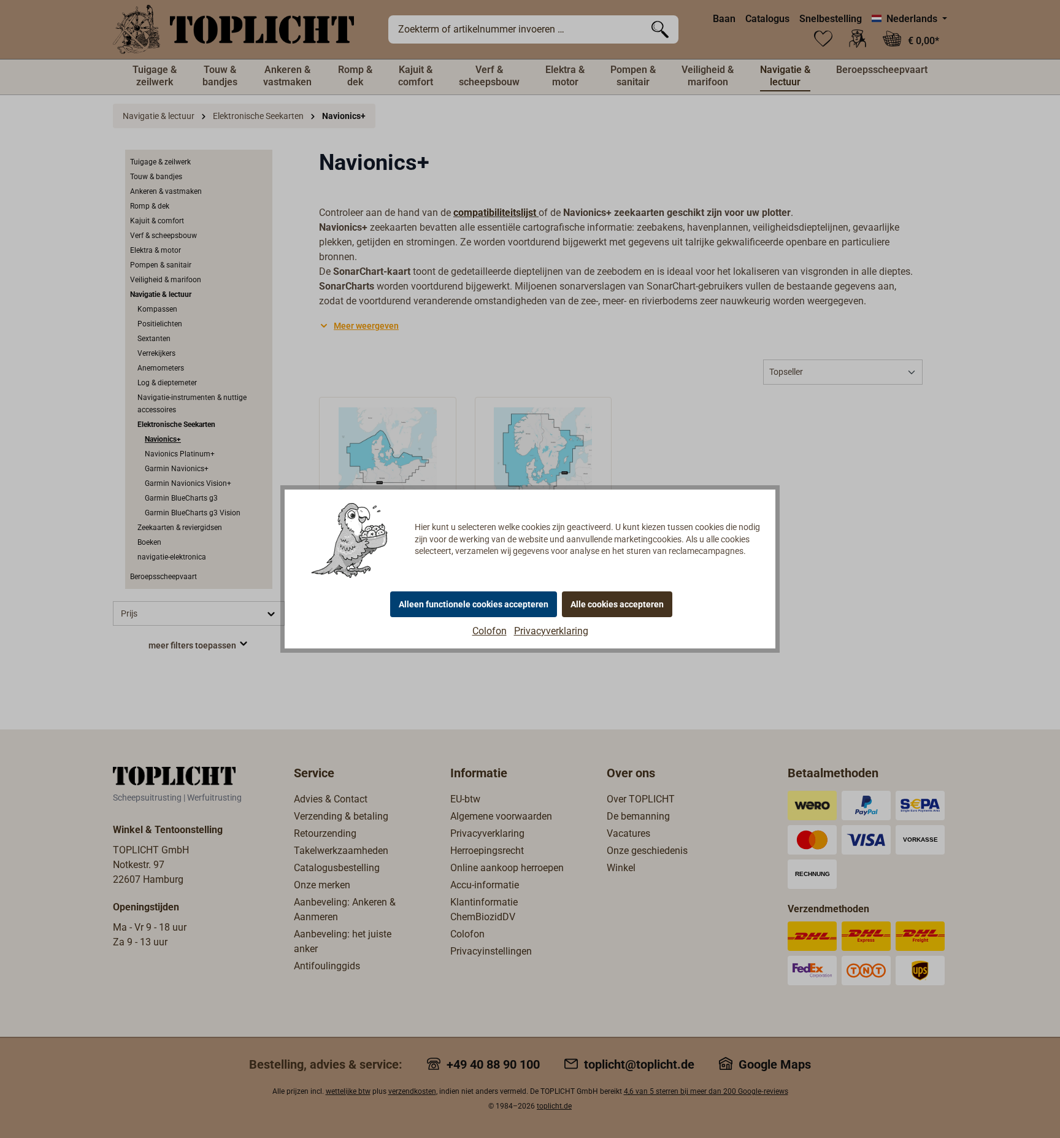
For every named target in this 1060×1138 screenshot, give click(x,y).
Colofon (489, 631)
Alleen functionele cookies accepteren (473, 604)
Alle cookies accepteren (617, 604)
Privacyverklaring (551, 631)
